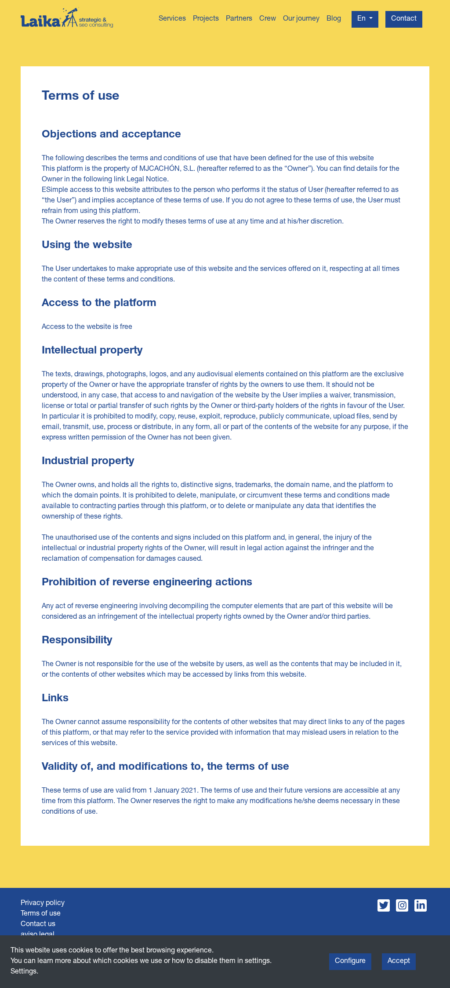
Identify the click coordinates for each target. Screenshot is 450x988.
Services (172, 19)
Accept (399, 961)
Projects (206, 19)
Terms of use (41, 914)
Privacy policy (43, 903)
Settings (23, 972)
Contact (404, 19)
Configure (350, 961)
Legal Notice (147, 180)
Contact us (38, 924)
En (362, 19)
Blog (334, 19)
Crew (267, 19)
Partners (239, 19)
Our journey (301, 19)
